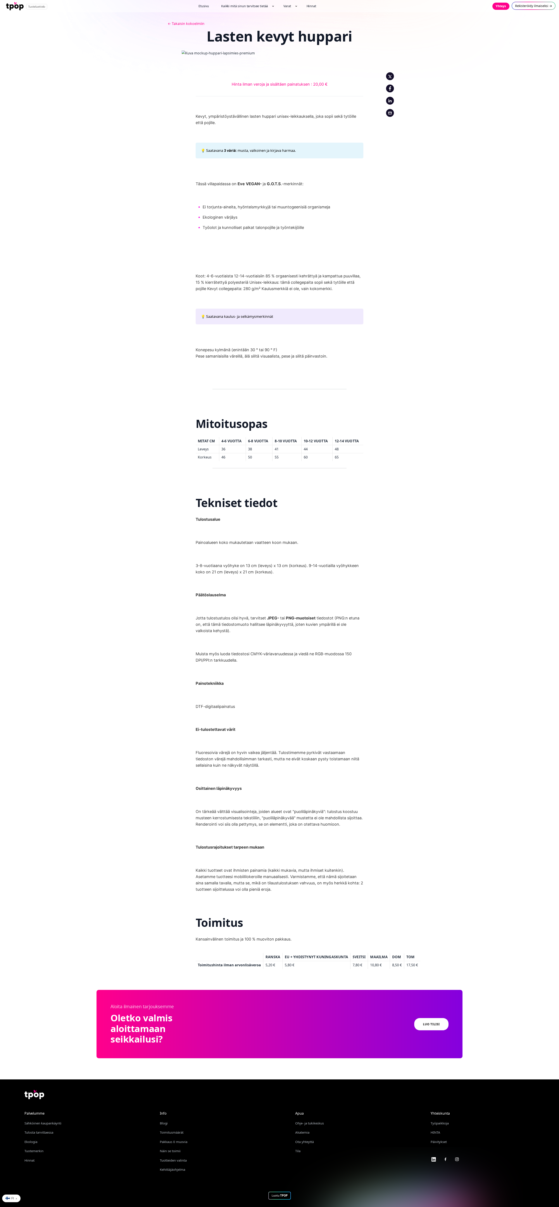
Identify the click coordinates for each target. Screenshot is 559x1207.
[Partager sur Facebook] (390, 88)
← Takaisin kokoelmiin (186, 23)
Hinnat (29, 1160)
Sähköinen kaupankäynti (42, 1123)
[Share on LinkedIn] (390, 101)
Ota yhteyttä (304, 1142)
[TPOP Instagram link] (457, 1159)
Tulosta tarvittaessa (38, 1132)
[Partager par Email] (390, 113)
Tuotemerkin (33, 1151)
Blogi (164, 1123)
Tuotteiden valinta (173, 1160)
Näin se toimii (170, 1151)
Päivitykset (439, 1142)
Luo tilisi (431, 1024)
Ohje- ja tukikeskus (309, 1123)
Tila (297, 1151)
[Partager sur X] (390, 76)
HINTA (435, 1132)
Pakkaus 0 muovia (173, 1142)
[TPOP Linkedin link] (433, 1159)
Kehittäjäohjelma (172, 1169)
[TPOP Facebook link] (445, 1159)
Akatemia (302, 1132)
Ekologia (30, 1142)
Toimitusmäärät (171, 1132)
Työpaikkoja (440, 1123)
